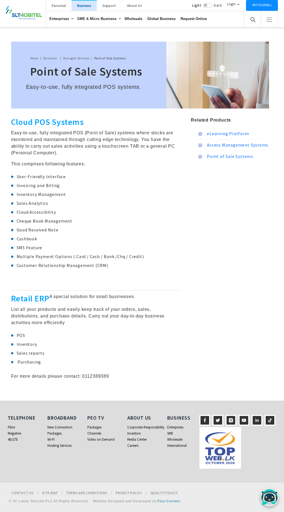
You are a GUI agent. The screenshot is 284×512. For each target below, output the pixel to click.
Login (231, 4)
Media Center (137, 439)
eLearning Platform (227, 133)
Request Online (194, 19)
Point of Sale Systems (229, 156)
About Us (134, 5)
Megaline (14, 433)
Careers (132, 445)
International (177, 445)
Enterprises (59, 19)
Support (109, 5)
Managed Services (76, 58)
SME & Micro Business (96, 19)
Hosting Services (59, 445)
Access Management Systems (237, 145)
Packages (54, 433)
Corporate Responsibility (145, 427)
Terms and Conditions (86, 493)
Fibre (11, 427)
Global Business (161, 19)
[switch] (207, 5)
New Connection (59, 427)
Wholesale (133, 19)
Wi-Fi (51, 439)
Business (84, 5)
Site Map (49, 493)
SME (170, 433)
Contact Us (23, 493)
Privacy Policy (129, 493)
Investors (134, 433)
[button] (269, 19)
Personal (59, 5)
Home (34, 58)
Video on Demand (101, 439)
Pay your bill (262, 5)
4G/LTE (13, 439)
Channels (94, 433)
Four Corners (169, 501)
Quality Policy (164, 493)
